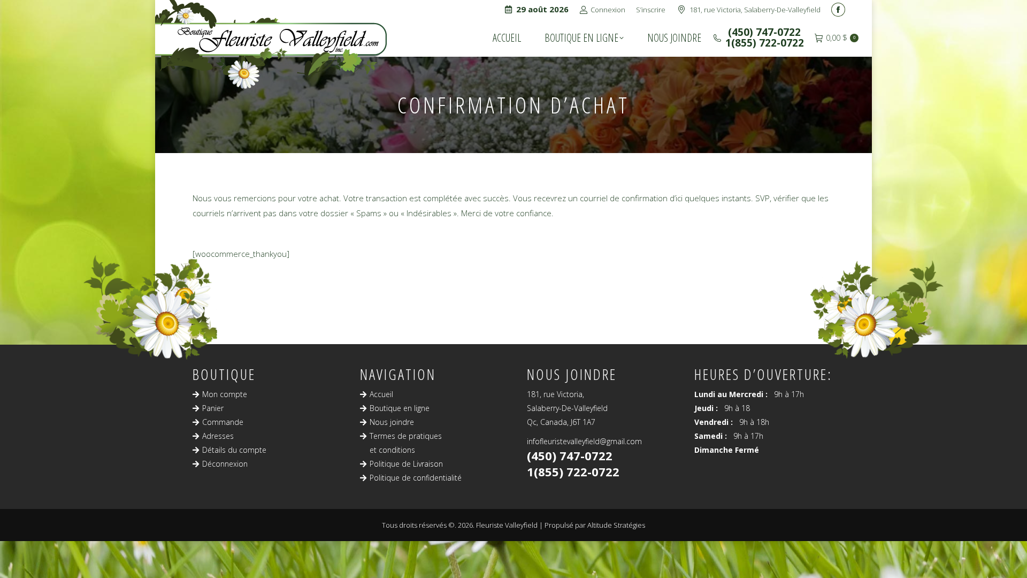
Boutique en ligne (400, 408)
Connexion (608, 9)
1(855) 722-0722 (764, 43)
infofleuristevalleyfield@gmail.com (584, 441)
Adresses (218, 436)
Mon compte (224, 394)
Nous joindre (392, 422)
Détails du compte (234, 450)
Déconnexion (225, 464)
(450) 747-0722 (763, 32)
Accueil (381, 394)
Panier (213, 408)
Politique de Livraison (406, 464)
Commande (222, 422)
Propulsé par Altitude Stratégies (595, 525)
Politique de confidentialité (416, 478)
